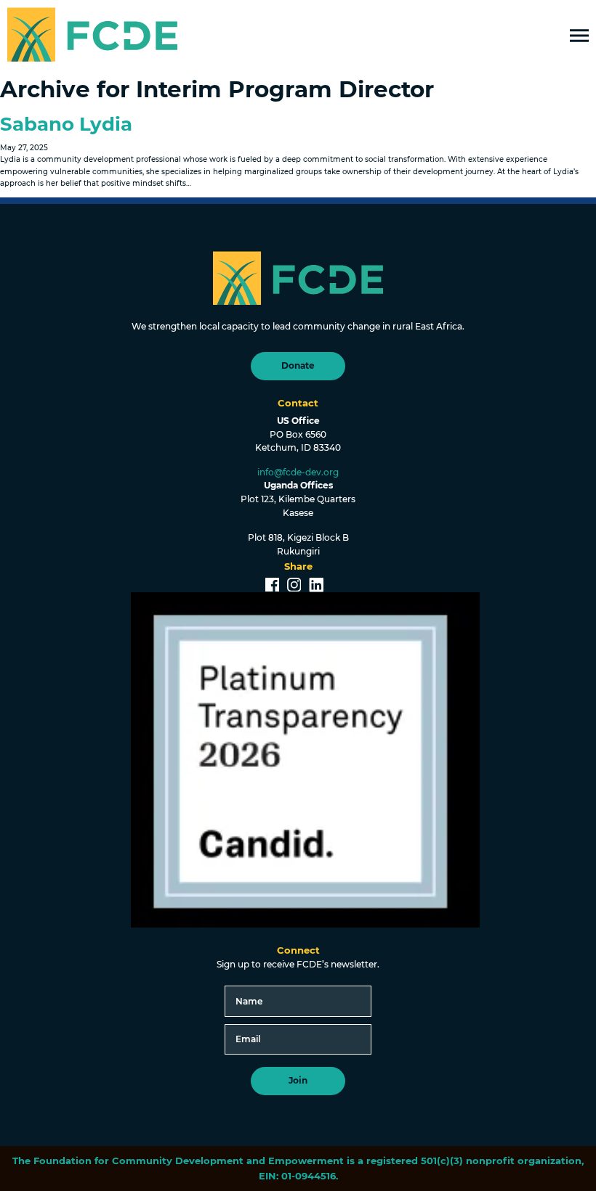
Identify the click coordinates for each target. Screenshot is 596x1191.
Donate (298, 366)
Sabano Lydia (66, 124)
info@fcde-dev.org (298, 472)
